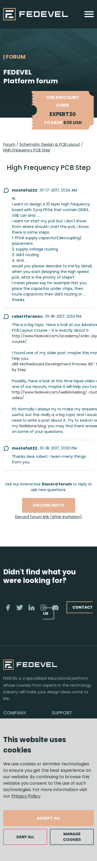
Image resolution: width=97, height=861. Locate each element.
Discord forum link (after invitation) (48, 516)
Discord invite (48, 505)
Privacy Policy (25, 796)
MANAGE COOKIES (72, 836)
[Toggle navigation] (89, 14)
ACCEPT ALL (48, 818)
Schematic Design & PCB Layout (49, 144)
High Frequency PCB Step (26, 150)
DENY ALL (25, 837)
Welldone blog (32, 426)
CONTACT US (68, 610)
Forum (9, 144)
